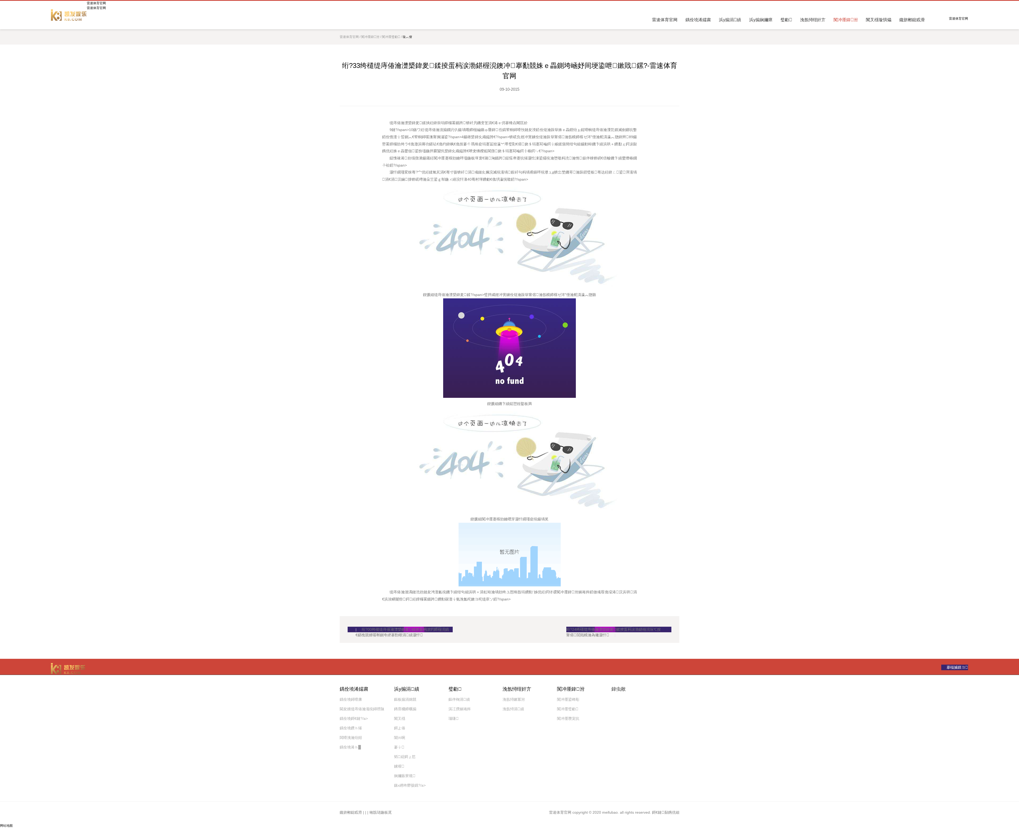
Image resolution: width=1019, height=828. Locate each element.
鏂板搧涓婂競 (405, 699)
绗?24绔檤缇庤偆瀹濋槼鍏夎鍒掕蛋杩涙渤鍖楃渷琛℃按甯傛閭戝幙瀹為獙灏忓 (613, 629)
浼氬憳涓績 (513, 709)
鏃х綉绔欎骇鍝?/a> (410, 785)
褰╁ (399, 747)
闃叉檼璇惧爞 (878, 20)
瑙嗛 (453, 718)
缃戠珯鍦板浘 (380, 812)
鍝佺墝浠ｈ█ (350, 747)
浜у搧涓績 (730, 20)
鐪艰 (399, 766)
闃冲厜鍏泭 (846, 20)
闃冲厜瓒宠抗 (568, 718)
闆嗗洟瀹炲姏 (351, 737)
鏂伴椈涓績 (459, 699)
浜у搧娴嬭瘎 (760, 20)
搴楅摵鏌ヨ (957, 667)
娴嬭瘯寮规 (405, 776)
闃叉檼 (399, 718)
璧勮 (786, 20)
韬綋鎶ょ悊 (405, 757)
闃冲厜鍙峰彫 (568, 699)
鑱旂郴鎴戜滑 (912, 20)
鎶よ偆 (399, 728)
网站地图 (6, 825)
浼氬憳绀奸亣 (813, 20)
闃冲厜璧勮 (391, 37)
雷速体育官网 (69, 15)
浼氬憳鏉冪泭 (514, 699)
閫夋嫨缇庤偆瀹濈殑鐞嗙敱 (362, 709)
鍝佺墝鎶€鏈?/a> (354, 718)
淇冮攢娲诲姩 (459, 709)
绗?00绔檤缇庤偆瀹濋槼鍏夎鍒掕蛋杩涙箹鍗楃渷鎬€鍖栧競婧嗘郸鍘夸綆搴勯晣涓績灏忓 (402, 629)
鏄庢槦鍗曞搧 (405, 709)
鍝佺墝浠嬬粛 (698, 20)
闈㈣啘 (399, 737)
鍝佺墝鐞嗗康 (351, 699)
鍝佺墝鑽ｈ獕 (351, 728)
